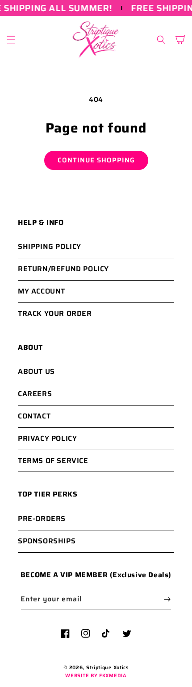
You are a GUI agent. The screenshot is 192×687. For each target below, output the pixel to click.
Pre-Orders (42, 518)
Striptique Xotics (107, 667)
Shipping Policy (49, 246)
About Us (36, 371)
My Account (41, 291)
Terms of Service (53, 460)
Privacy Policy (47, 438)
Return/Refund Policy (63, 268)
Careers (35, 393)
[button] (11, 40)
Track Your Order (55, 313)
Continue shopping (96, 160)
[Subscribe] (167, 599)
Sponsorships (46, 540)
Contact (34, 416)
